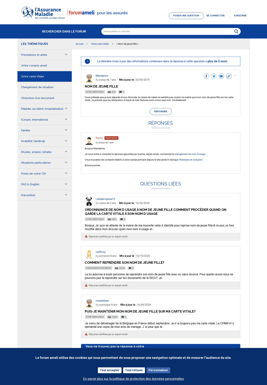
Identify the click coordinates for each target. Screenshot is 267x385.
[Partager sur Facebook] (206, 77)
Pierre (99, 138)
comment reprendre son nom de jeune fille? (124, 262)
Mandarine (102, 75)
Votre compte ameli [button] (34, 65)
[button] (133, 19)
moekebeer (102, 300)
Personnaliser (158, 370)
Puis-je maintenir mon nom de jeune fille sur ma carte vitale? (140, 311)
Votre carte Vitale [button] (32, 76)
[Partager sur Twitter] (214, 77)
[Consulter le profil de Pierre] (89, 144)
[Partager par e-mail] (221, 77)
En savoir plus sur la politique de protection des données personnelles (133, 379)
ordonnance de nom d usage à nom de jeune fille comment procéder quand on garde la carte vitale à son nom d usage (155, 212)
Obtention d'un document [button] (37, 98)
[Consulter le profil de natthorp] (89, 257)
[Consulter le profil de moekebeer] (89, 306)
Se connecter (215, 15)
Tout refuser (134, 370)
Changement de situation (98, 268)
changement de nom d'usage (190, 154)
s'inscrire (240, 15)
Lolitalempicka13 (105, 199)
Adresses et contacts (190, 159)
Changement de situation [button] (37, 87)
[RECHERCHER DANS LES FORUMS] (236, 31)
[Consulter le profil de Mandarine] (89, 81)
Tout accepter (110, 370)
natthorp (101, 251)
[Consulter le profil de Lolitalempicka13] (89, 204)
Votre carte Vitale (95, 92)
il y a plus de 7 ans (104, 142)
